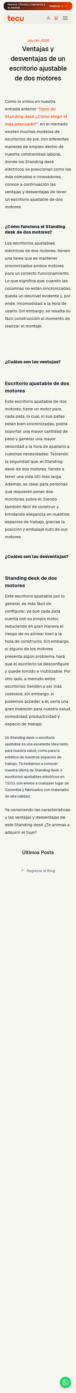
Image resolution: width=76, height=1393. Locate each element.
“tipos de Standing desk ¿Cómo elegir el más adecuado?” (36, 116)
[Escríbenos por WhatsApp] (65, 1382)
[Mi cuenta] (48, 18)
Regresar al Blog (41, 870)
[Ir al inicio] (15, 18)
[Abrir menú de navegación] (65, 18)
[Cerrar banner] (66, 6)
